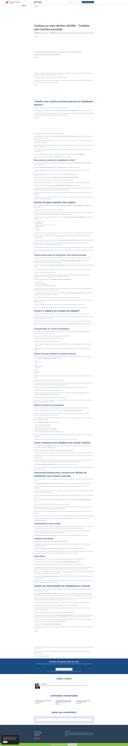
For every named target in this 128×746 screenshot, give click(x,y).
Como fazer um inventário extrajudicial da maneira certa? (43, 701)
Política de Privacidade (38, 732)
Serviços (76, 1)
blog (49, 656)
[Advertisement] (64, 14)
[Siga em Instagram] (37, 738)
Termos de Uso (37, 734)
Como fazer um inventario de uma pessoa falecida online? (83, 701)
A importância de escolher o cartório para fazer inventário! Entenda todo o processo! (63, 702)
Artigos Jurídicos (70, 1)
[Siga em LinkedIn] (35, 738)
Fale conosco (37, 735)
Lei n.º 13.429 (49, 526)
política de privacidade (12, 739)
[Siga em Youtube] (39, 738)
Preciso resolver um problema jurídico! (64, 669)
